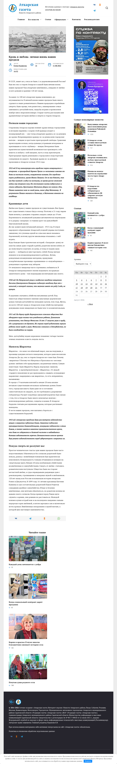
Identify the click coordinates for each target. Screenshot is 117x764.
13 (91, 284)
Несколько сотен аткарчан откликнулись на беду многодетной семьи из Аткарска (97, 158)
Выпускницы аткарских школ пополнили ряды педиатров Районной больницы (97, 127)
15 (101, 284)
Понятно (88, 761)
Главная (21, 19)
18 (82, 287)
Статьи (48, 19)
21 (96, 287)
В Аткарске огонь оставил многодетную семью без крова (97, 142)
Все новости (33, 19)
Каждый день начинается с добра (25, 564)
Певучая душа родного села (22, 682)
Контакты (76, 19)
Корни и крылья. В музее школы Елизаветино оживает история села (26, 643)
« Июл (90, 304)
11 (82, 284)
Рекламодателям (91, 19)
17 (77, 287)
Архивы (77, 259)
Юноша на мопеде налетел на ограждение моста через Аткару (97, 173)
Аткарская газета (28, 7)
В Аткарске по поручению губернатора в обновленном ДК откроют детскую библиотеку (95, 192)
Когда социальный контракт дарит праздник (26, 603)
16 (106, 284)
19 (86, 287)
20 (91, 287)
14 (96, 284)
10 (77, 284)
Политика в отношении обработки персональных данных (32, 731)
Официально (60, 19)
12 (86, 284)
